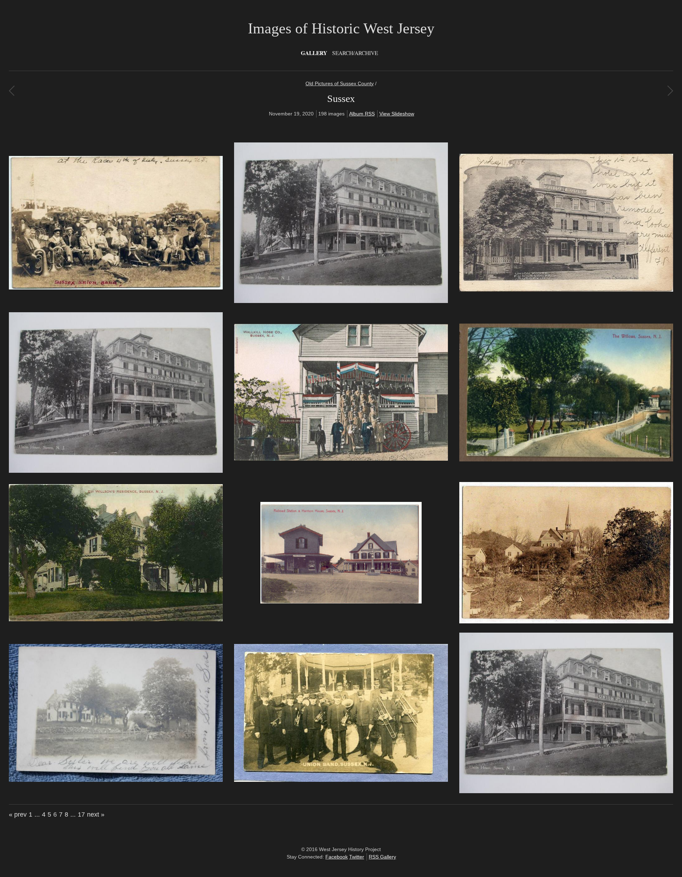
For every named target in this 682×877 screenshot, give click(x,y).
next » (95, 814)
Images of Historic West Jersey (341, 28)
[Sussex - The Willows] (566, 459)
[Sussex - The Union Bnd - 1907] (116, 288)
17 (81, 814)
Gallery (314, 53)
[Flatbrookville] (11, 90)
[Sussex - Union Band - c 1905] (341, 780)
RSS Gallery (382, 857)
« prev (18, 814)
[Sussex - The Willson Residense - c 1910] (116, 619)
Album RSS (362, 114)
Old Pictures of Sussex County (339, 83)
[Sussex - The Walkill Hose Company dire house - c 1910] (341, 459)
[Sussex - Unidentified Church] (566, 621)
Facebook (336, 857)
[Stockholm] (670, 90)
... (37, 814)
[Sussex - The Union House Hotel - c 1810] (116, 471)
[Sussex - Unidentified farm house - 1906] (116, 780)
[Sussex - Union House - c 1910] (566, 791)
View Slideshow (396, 114)
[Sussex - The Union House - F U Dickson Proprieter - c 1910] (566, 290)
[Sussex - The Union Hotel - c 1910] (341, 301)
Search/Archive (355, 52)
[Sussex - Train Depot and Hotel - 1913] (341, 602)
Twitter (356, 857)
